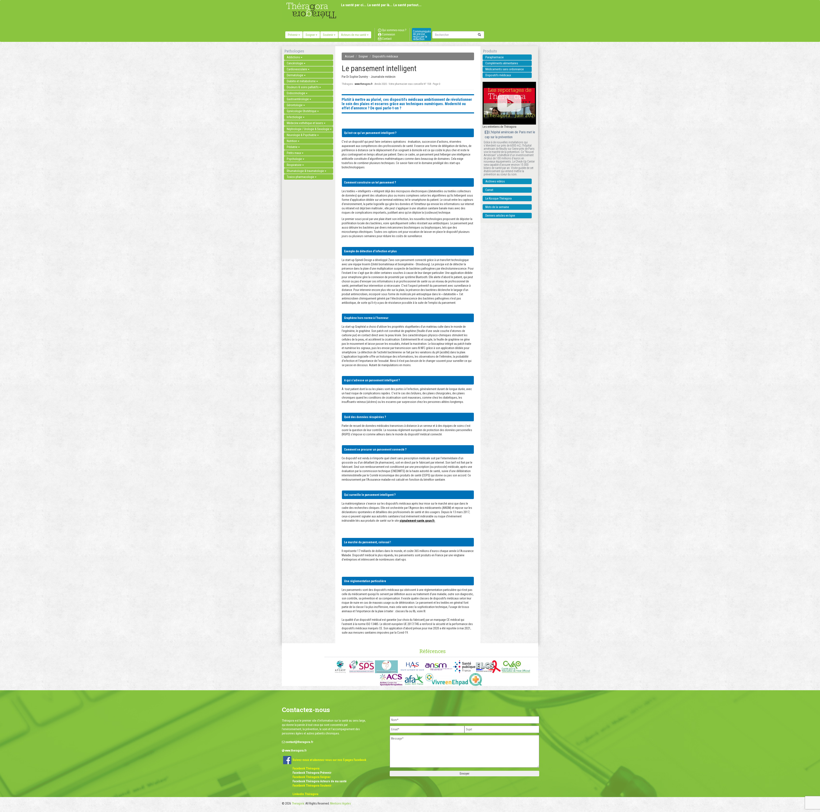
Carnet (489, 190)
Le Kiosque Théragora (498, 198)
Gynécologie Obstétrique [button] (302, 111)
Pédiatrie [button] (292, 147)
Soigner (363, 56)
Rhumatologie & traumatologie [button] (306, 171)
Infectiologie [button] (295, 117)
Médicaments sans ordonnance (504, 69)
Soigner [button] (311, 35)
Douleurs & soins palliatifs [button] (303, 87)
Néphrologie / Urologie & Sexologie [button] (308, 129)
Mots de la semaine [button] (497, 207)
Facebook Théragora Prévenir (312, 772)
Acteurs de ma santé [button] (354, 35)
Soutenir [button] (328, 35)
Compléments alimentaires (501, 63)
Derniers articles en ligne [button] (500, 215)
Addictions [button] (294, 57)
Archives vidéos (495, 181)
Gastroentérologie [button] (298, 99)
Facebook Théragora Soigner (312, 777)
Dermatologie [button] (295, 75)
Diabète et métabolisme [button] (301, 81)
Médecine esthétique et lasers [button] (305, 123)
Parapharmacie (494, 57)
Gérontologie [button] (295, 105)
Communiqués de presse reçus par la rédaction (422, 35)
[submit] (479, 34)
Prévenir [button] (293, 35)
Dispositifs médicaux (385, 56)
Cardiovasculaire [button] (297, 69)
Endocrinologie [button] (296, 93)
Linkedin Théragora (305, 794)
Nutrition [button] (292, 141)
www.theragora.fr (364, 83)
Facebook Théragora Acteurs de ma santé (320, 781)
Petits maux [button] (294, 153)
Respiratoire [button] (294, 165)
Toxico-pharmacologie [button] (301, 177)
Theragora (298, 803)
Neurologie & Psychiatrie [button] (302, 135)
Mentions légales (340, 803)
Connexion (388, 34)
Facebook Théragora (306, 768)
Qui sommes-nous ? (393, 30)
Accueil (349, 56)
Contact (386, 38)
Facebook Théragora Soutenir (312, 785)
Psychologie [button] (295, 159)
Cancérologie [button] (295, 63)
